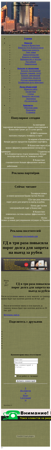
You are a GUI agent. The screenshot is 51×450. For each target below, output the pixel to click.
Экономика (31, 98)
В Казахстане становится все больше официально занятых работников (25, 163)
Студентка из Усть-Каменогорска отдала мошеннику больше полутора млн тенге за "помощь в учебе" (27, 153)
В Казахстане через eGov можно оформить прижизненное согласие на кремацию (25, 148)
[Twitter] (25, 343)
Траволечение (31, 64)
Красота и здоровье (30, 57)
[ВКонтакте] (25, 338)
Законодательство (31, 55)
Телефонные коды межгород (30, 82)
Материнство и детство (30, 59)
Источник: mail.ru (11, 315)
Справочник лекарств (31, 78)
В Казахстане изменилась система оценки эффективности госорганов (24, 215)
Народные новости (30, 50)
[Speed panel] (25, 331)
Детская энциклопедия (31, 80)
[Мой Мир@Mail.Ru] (25, 348)
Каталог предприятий (31, 71)
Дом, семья (31, 52)
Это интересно (30, 101)
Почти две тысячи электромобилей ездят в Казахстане (28, 207)
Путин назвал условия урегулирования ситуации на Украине (25, 219)
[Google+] (25, 334)
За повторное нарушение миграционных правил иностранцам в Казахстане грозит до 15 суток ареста (25, 127)
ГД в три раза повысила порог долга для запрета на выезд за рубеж (28, 200)
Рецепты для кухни (30, 96)
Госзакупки (31, 91)
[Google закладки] (25, 336)
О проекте (30, 112)
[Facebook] (25, 341)
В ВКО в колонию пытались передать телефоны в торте (28, 134)
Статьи (31, 94)
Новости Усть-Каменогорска (31, 48)
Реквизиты (31, 110)
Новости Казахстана (31, 45)
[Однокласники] (25, 345)
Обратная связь (31, 108)
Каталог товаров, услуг (30, 73)
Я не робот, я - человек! (27, 376)
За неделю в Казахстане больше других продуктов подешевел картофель (26, 140)
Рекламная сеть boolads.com (25, 236)
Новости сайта (30, 89)
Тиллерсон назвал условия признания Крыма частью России (27, 194)
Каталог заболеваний (30, 75)
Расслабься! (31, 62)
